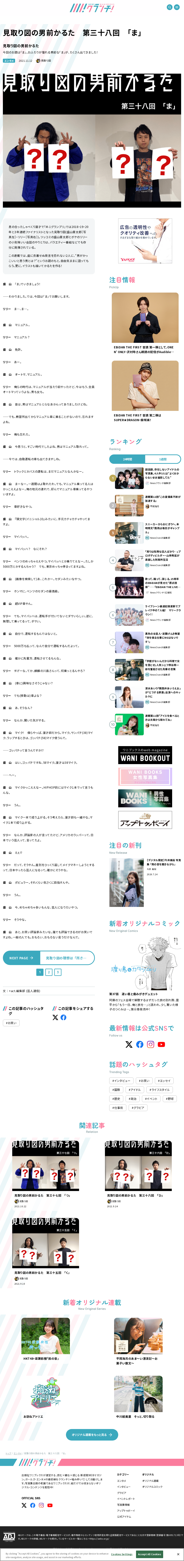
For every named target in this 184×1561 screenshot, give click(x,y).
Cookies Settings (121, 1554)
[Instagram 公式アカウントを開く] (41, 1505)
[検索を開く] (169, 7)
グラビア (121, 1493)
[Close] (178, 1554)
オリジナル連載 (150, 1480)
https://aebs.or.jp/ (99, 1538)
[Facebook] (139, 1044)
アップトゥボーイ (126, 1510)
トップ (8, 1453)
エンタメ (9, 60)
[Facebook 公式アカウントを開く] (32, 1505)
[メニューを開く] (176, 7)
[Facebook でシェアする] (63, 1017)
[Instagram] (150, 1044)
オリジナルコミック (152, 1486)
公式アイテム (124, 1516)
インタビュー (124, 1486)
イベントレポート (126, 1499)
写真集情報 (123, 1504)
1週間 (163, 459)
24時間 (127, 459)
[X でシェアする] (55, 1017)
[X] (129, 1044)
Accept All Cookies (149, 1554)
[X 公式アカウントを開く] (24, 1505)
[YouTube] (161, 1044)
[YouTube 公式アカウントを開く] (49, 1505)
